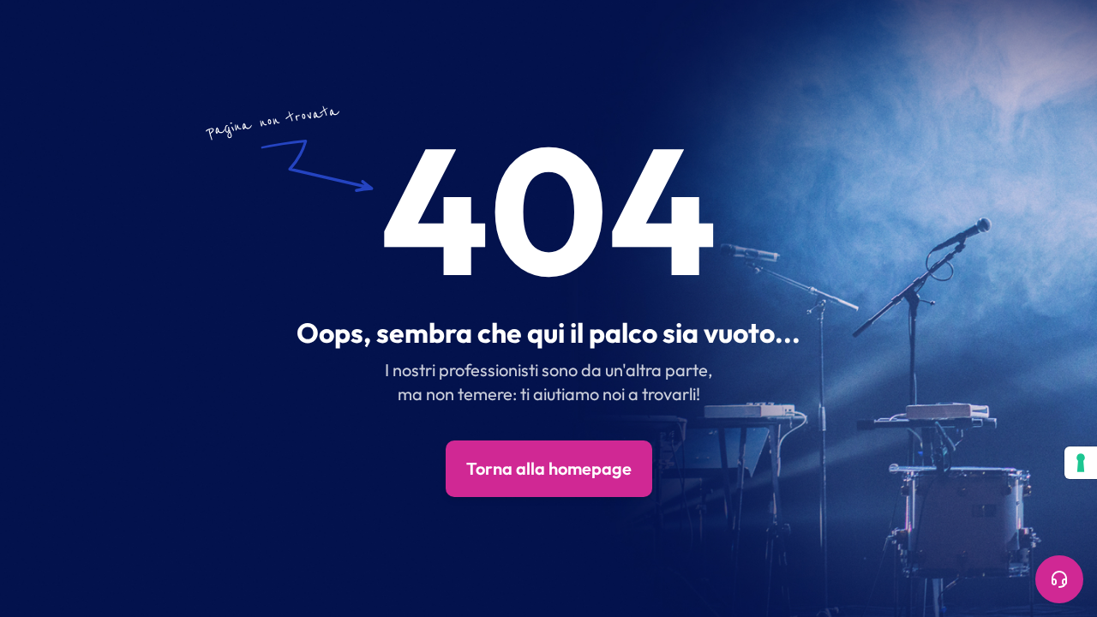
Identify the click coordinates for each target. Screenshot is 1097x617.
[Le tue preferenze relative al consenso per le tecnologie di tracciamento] (1080, 462)
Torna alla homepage (549, 468)
